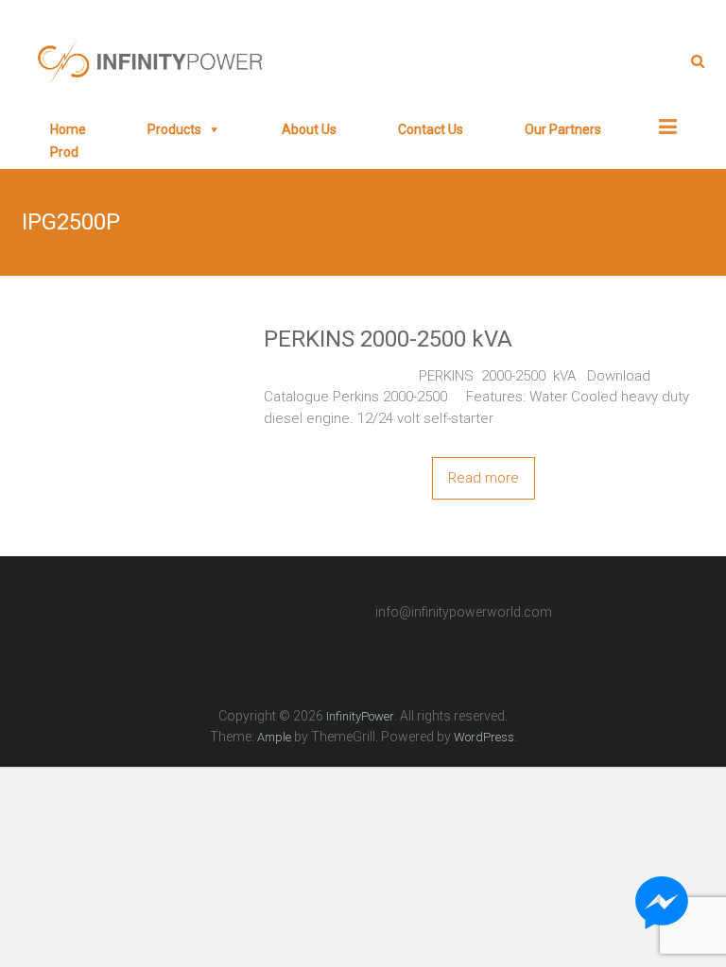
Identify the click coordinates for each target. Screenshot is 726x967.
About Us (309, 129)
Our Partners (563, 129)
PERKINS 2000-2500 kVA (388, 339)
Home (68, 129)
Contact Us (430, 129)
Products (174, 129)
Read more (483, 477)
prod (64, 152)
